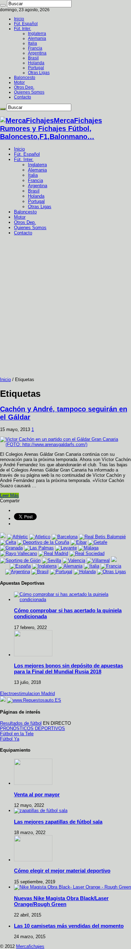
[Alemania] (70, 566)
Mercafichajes (30, 946)
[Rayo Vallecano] (18, 553)
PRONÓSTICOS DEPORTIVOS (32, 728)
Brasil (33, 58)
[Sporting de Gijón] (20, 560)
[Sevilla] (51, 560)
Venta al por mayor (37, 794)
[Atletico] (39, 536)
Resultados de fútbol (21, 723)
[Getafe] (97, 542)
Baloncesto (24, 77)
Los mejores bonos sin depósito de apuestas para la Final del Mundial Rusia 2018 (68, 668)
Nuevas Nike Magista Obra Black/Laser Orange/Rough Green (61, 901)
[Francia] (111, 566)
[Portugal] (61, 571)
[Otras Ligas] (111, 571)
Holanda (36, 62)
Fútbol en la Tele (17, 733)
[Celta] (8, 542)
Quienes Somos (29, 92)
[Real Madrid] (53, 553)
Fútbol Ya (9, 739)
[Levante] (66, 547)
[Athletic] (17, 536)
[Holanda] (85, 571)
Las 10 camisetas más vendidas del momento (69, 926)
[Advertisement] (65, 307)
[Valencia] (74, 560)
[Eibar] (79, 542)
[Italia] (91, 566)
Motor (19, 82)
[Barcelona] (65, 536)
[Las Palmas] (39, 547)
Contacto (22, 97)
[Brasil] (40, 571)
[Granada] (11, 547)
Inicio (19, 18)
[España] (20, 566)
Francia (35, 48)
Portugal (36, 67)
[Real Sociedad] (87, 553)
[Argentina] (17, 571)
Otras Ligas (39, 72)
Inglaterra (37, 33)
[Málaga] (88, 547)
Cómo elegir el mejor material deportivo (62, 871)
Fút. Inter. (22, 28)
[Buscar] (3, 5)
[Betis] (102, 536)
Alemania (37, 38)
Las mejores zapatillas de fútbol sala (58, 822)
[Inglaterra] (44, 566)
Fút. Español (26, 23)
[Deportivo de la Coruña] (43, 542)
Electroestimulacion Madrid (27, 693)
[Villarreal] (98, 560)
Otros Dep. (24, 87)
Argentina (37, 53)
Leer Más (9, 495)
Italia (32, 43)
